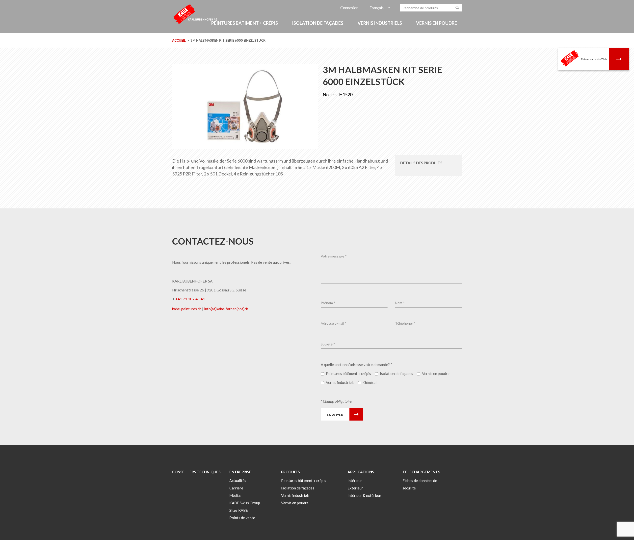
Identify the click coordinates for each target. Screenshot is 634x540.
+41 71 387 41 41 (190, 299)
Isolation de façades (297, 488)
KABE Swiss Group (244, 503)
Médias (235, 495)
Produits (290, 472)
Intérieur (354, 480)
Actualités (237, 480)
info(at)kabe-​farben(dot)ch (226, 309)
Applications (360, 472)
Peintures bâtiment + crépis (303, 480)
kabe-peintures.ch (187, 309)
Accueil (179, 40)
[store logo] (195, 14)
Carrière (236, 488)
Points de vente (242, 517)
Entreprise (240, 472)
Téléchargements (421, 472)
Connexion (349, 7)
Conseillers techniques (196, 472)
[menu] (317, 25)
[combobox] (431, 8)
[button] (380, 7)
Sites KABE (238, 510)
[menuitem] (245, 23)
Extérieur (355, 488)
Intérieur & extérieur (364, 495)
